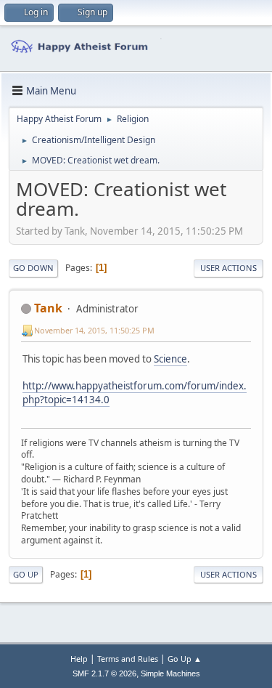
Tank (48, 308)
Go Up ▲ (185, 658)
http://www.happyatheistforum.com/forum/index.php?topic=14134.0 (134, 392)
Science (170, 358)
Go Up (25, 574)
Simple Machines (170, 673)
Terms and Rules (127, 658)
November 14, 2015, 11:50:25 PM (94, 330)
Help (79, 658)
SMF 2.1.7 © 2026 (104, 673)
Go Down (33, 267)
